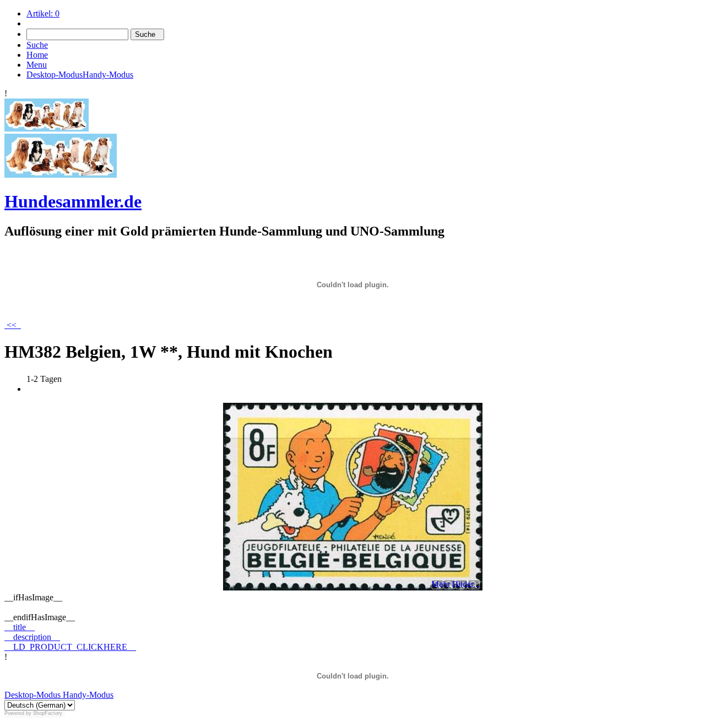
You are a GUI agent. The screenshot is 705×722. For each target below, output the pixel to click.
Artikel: (42, 13)
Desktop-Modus (32, 694)
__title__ (19, 627)
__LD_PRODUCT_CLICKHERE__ (70, 647)
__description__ (32, 637)
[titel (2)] (46, 128)
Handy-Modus (87, 694)
